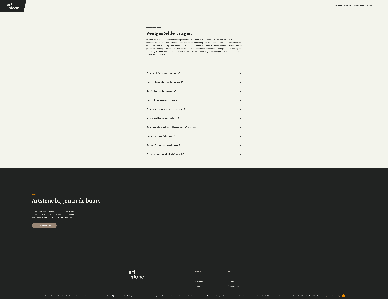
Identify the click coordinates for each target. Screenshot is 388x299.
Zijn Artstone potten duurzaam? (161, 91)
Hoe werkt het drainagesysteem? (162, 100)
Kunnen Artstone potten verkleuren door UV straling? (171, 127)
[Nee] (385, 296)
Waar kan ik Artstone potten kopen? (163, 73)
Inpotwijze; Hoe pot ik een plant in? (163, 118)
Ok (343, 296)
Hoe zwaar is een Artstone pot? (161, 136)
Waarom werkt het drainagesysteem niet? (166, 109)
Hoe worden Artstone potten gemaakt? (165, 82)
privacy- (324, 296)
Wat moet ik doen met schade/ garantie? (165, 154)
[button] (379, 6)
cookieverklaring (335, 296)
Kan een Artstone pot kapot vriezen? (163, 145)
